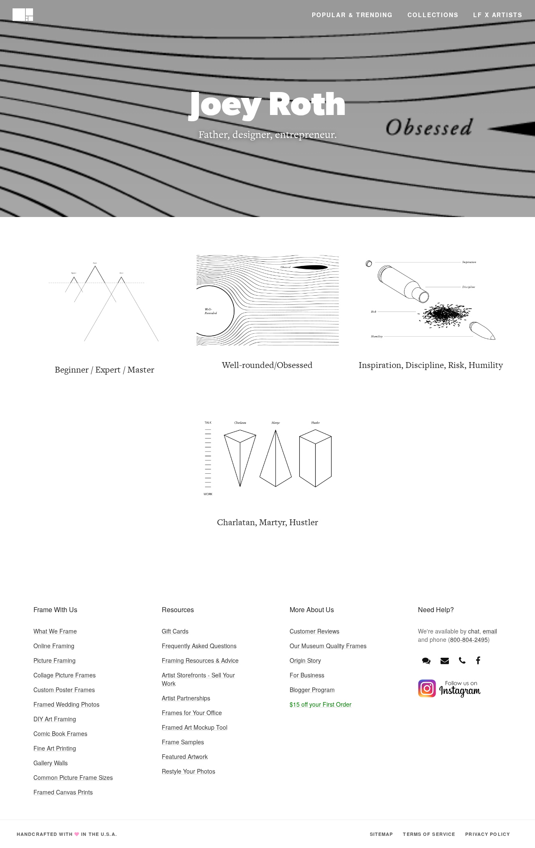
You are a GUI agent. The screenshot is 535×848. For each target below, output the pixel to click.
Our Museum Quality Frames (328, 645)
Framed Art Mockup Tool (194, 727)
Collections (433, 14)
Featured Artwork (185, 756)
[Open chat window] (426, 660)
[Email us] (444, 660)
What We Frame (55, 631)
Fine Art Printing (54, 748)
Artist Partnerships (186, 698)
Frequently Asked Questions (199, 645)
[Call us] (462, 660)
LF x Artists (497, 14)
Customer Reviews (314, 631)
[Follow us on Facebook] (477, 660)
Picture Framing (54, 660)
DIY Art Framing (54, 719)
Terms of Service (429, 834)
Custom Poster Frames (64, 689)
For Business (307, 675)
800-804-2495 (469, 639)
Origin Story (305, 660)
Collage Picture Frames (64, 675)
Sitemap (381, 834)
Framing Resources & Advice (200, 660)
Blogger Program (312, 689)
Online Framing (53, 645)
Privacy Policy (487, 834)
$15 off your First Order (321, 704)
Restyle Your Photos (188, 771)
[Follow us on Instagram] (449, 695)
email (490, 631)
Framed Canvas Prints (63, 792)
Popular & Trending (352, 14)
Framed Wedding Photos (66, 704)
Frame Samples (183, 742)
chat (473, 631)
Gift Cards (175, 631)
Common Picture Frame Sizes (73, 777)
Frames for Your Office (192, 712)
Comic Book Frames (60, 733)
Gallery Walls (50, 763)
